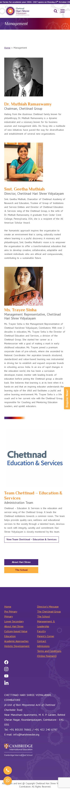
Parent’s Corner (45, 636)
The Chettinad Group (49, 611)
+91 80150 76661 (20, 729)
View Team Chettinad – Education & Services (31, 539)
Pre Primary (10, 611)
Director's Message (48, 606)
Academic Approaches (16, 641)
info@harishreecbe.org (26, 734)
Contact (41, 641)
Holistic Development (17, 646)
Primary (8, 616)
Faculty (41, 631)
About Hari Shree (21, 562)
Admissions (43, 646)
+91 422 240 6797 (45, 729)
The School (21, 569)
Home (7, 47)
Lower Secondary (14, 621)
